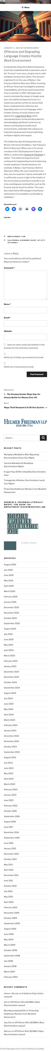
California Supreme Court (22, 240)
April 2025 (9, 650)
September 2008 (12, 956)
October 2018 (10, 811)
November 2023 (11, 741)
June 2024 (9, 704)
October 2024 (10, 682)
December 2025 (11, 607)
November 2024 (11, 677)
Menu (26, 7)
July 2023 (8, 763)
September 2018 (12, 816)
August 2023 (10, 757)
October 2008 (10, 950)
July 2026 (8, 570)
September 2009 (12, 923)
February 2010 (10, 907)
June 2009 (9, 934)
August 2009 (10, 929)
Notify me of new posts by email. (19, 367)
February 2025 (11, 661)
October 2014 (10, 859)
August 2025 (10, 629)
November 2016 (11, 832)
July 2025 (8, 634)
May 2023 (8, 773)
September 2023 (12, 752)
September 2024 (12, 688)
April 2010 (8, 902)
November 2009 (11, 913)
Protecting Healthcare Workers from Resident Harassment (21, 1013)
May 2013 (8, 864)
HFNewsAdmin (31, 48)
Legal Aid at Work (23, 116)
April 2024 (9, 714)
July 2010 (8, 891)
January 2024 (10, 730)
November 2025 (11, 613)
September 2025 (12, 623)
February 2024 (11, 725)
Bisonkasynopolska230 (15, 1010)
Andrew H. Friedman (33, 155)
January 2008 (10, 966)
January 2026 (10, 602)
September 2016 (12, 838)
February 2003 (11, 977)
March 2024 (9, 720)
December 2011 (11, 875)
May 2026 (8, 580)
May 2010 (8, 897)
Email (7, 318)
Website (8, 331)
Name (7, 304)
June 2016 (8, 843)
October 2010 (10, 886)
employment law (17, 236)
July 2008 (8, 961)
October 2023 (10, 747)
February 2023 (11, 789)
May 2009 (8, 939)
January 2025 (10, 666)
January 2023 (10, 795)
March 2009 (9, 945)
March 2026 (9, 591)
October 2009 (10, 918)
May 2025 (8, 645)
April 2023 (9, 779)
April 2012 (8, 870)
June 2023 (9, 768)
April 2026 (9, 586)
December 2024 (11, 672)
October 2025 (10, 618)
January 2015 (10, 848)
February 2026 (11, 597)
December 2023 (11, 736)
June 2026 (9, 575)
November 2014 (11, 854)
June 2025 (9, 639)
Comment (9, 268)
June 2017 (8, 827)
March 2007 (9, 972)
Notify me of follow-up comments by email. (24, 357)
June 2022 (8, 800)
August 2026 (10, 564)
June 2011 (8, 880)
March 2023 (9, 784)
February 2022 (10, 805)
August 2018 (10, 821)
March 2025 (9, 655)
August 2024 (10, 693)
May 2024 (8, 709)
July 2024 (8, 698)
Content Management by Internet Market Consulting (22, 1049)
